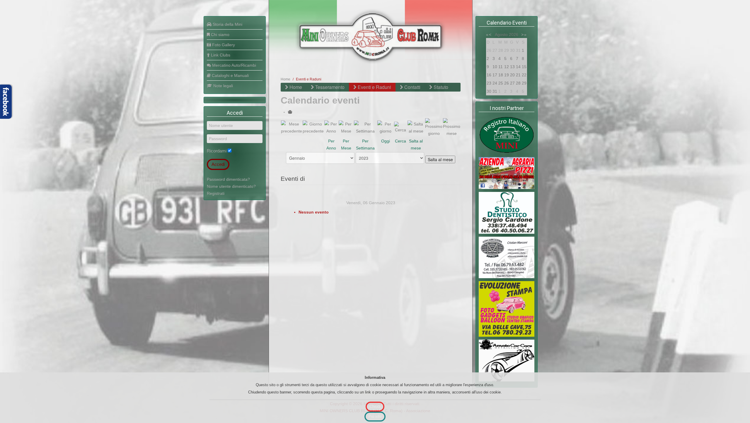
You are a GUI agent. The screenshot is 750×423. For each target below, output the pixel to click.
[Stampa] (290, 112)
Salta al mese (440, 159)
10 (494, 66)
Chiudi (375, 406)
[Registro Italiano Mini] (506, 135)
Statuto (440, 87)
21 (518, 75)
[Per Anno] (331, 127)
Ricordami (216, 150)
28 (518, 83)
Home (285, 79)
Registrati (215, 193)
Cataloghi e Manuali (230, 75)
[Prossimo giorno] (433, 127)
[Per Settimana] (365, 127)
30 (489, 91)
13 (512, 66)
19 (506, 75)
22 (524, 75)
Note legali (222, 85)
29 (524, 83)
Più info (375, 416)
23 (489, 83)
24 (494, 83)
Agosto (501, 34)
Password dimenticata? (228, 179)
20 (512, 75)
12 (506, 66)
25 (500, 83)
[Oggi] (385, 127)
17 (494, 75)
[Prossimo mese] (451, 127)
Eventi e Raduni (374, 87)
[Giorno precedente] (313, 127)
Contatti (411, 87)
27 (512, 83)
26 (506, 83)
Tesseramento (329, 87)
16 (489, 75)
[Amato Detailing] (506, 360)
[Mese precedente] (291, 127)
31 (494, 91)
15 (524, 66)
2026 (513, 34)
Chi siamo (219, 34)
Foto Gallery (223, 44)
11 (500, 66)
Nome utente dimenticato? (231, 186)
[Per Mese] (346, 127)
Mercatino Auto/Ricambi (233, 65)
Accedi (218, 164)
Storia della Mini (227, 24)
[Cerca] (400, 127)
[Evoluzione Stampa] (506, 308)
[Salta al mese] (416, 127)
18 (500, 75)
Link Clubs (220, 55)
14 (518, 66)
